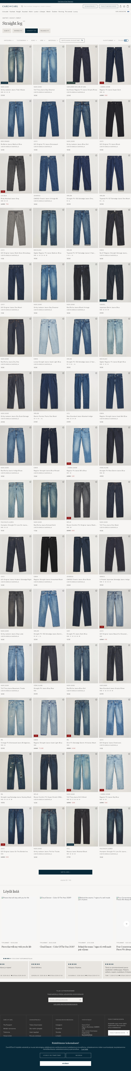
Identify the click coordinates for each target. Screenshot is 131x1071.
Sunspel (102, 304)
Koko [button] (33, 40)
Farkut (18, 18)
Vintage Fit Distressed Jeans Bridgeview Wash (15, 743)
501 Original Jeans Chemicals (110, 743)
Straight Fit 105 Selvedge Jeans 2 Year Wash (80, 362)
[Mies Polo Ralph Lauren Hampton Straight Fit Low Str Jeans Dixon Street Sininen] (16, 500)
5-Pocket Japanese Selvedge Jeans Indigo (115, 579)
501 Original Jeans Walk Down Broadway (15, 253)
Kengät (18, 12)
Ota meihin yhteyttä (35, 1028)
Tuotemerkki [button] (21, 40)
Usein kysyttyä (34, 1032)
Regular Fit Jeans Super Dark (110, 90)
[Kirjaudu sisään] (120, 6)
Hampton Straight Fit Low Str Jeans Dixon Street (14, 525)
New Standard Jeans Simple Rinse (112, 688)
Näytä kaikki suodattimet (71, 40)
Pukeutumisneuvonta (108, 6)
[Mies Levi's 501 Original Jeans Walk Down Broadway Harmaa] (16, 228)
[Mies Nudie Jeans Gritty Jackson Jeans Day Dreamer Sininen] (49, 282)
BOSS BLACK (37, 250)
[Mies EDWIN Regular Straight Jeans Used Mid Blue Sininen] (115, 391)
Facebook (59, 1028)
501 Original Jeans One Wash (11, 307)
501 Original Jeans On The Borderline (14, 851)
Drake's (102, 576)
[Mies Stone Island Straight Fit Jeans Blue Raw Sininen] (49, 663)
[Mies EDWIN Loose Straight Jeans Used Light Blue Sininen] (49, 337)
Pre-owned (68, 12)
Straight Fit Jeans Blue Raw (44, 688)
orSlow (69, 195)
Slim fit (7, 30)
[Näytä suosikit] (124, 6)
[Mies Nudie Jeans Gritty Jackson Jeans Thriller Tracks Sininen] (49, 826)
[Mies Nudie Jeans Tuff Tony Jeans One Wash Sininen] (115, 500)
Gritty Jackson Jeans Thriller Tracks (47, 851)
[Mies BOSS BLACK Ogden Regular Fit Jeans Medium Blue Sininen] (49, 228)
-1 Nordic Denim (105, 87)
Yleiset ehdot (7, 1036)
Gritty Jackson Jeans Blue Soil (78, 144)
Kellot (31, 12)
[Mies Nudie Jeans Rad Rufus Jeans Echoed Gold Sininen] (49, 500)
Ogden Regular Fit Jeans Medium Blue (47, 253)
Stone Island (104, 467)
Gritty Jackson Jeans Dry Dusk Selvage (15, 416)
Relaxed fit (45, 30)
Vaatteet (12, 12)
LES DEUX (4, 195)
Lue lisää (84, 1049)
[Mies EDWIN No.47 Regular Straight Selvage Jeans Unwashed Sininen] (115, 228)
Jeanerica (37, 195)
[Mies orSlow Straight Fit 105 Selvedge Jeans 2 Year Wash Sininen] (82, 337)
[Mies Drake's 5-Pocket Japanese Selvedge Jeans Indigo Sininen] (115, 554)
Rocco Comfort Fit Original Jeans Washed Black (82, 525)
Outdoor (54, 12)
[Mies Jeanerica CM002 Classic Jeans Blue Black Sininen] (82, 554)
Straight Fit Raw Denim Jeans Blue (112, 471)
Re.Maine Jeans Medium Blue (11, 144)
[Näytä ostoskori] (127, 6)
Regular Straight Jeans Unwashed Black (48, 579)
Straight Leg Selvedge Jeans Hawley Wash (16, 797)
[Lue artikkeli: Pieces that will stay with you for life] (19, 924)
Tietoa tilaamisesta (35, 1025)
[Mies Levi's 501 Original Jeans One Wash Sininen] (16, 282)
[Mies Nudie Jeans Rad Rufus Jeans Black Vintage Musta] (82, 282)
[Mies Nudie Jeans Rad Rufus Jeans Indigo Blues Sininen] (16, 445)
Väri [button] (41, 40)
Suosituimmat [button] (108, 40)
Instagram (59, 1025)
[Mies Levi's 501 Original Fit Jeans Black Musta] (115, 119)
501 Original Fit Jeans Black (110, 144)
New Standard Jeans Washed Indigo (80, 416)
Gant (68, 631)
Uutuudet (5, 12)
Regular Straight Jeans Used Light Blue (48, 743)
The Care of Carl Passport (65, 1)
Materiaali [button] (52, 40)
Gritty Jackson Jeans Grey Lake (12, 634)
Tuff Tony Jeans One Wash (109, 525)
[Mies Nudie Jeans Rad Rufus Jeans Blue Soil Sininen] (82, 663)
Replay (69, 522)
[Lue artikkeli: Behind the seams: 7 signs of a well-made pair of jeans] (95, 924)
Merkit (48, 12)
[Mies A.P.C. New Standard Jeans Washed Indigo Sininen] (82, 391)
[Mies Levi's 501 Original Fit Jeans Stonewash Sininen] (49, 119)
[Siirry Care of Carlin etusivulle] (10, 6)
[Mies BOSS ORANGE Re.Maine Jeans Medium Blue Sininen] (16, 119)
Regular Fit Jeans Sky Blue (109, 797)
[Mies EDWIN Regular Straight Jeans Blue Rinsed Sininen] (49, 445)
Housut (12, 18)
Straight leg (31, 30)
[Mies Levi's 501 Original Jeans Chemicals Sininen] (115, 718)
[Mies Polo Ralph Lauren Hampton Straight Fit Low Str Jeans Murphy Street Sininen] (115, 826)
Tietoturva (6, 1032)
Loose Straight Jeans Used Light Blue (47, 362)
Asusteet (25, 12)
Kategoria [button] (7, 40)
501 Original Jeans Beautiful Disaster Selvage (113, 634)
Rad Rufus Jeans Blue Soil (76, 688)
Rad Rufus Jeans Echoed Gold (45, 525)
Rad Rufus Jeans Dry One (10, 362)
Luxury (75, 12)
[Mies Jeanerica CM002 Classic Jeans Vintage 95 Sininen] (49, 173)
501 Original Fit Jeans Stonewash (46, 144)
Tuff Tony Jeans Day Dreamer (44, 90)
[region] (65, 970)
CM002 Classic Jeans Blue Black (79, 579)
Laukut (36, 12)
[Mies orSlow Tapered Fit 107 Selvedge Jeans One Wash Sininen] (115, 173)
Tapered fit (18, 30)
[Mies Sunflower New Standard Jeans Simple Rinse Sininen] (115, 663)
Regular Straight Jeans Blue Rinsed (46, 471)
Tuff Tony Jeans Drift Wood (76, 797)
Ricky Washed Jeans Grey (10, 198)
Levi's (35, 141)
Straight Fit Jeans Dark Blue (77, 634)
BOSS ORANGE (5, 141)
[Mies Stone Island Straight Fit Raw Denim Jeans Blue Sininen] (115, 445)
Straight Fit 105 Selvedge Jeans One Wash (80, 199)
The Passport (7, 1025)
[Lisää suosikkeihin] (30, 47)
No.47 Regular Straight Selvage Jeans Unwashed (113, 253)
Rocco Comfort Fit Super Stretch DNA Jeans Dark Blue (47, 797)
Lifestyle (42, 12)
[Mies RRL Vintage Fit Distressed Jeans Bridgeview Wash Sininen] (16, 718)
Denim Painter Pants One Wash (45, 416)
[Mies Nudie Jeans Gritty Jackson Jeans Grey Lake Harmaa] (16, 609)
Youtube (58, 1032)
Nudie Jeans (5, 87)
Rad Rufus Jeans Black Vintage (78, 307)
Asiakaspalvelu (90, 6)
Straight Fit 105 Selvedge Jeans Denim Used (48, 634)
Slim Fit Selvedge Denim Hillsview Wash (81, 743)
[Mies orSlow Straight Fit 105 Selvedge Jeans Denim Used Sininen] (49, 609)
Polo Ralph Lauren (7, 522)
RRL (2, 740)
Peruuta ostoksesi (35, 1036)
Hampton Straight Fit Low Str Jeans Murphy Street (113, 852)
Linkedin (58, 1036)
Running (61, 12)
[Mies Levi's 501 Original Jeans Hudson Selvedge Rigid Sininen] (16, 554)
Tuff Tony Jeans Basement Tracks (13, 688)
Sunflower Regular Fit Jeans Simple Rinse (82, 90)
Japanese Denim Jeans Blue (110, 307)
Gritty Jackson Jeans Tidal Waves (13, 90)
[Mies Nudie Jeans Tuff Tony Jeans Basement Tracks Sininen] (16, 663)
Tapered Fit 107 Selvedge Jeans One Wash (115, 198)
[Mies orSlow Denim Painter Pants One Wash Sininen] (49, 391)
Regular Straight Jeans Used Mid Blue (113, 416)
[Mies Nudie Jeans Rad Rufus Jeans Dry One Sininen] (16, 337)
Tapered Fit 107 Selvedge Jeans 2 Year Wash (80, 253)
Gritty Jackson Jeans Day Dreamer (46, 307)
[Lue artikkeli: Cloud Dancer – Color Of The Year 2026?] (57, 924)
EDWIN (102, 250)
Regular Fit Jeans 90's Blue (77, 471)
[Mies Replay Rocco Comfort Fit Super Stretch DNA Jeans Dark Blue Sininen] (49, 772)
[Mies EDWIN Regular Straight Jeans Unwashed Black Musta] (49, 554)
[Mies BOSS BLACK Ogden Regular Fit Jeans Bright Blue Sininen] (115, 337)
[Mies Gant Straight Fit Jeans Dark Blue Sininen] (82, 609)
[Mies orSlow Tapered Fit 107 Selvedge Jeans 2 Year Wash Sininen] (82, 228)
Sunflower (103, 685)
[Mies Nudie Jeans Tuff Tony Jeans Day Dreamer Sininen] (49, 65)
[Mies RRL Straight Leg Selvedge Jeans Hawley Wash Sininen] (16, 772)
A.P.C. (68, 413)
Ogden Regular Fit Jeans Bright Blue (113, 362)
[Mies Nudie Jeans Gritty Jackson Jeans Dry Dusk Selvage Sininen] (16, 391)
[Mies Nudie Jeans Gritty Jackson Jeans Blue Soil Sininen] (82, 119)
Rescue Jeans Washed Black (77, 851)
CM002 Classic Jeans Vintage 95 (46, 198)
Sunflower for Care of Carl (76, 87)
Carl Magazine (121, 11)
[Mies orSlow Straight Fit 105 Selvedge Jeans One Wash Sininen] (82, 173)
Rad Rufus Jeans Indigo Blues (11, 471)
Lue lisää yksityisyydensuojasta (65, 1004)
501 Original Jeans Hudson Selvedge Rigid (16, 579)
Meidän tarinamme (9, 1028)
